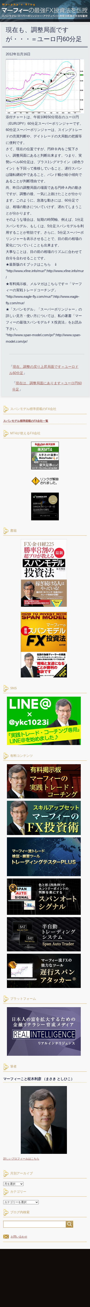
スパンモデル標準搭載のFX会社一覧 (25, 420)
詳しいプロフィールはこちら (21, 1158)
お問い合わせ (19, 1236)
